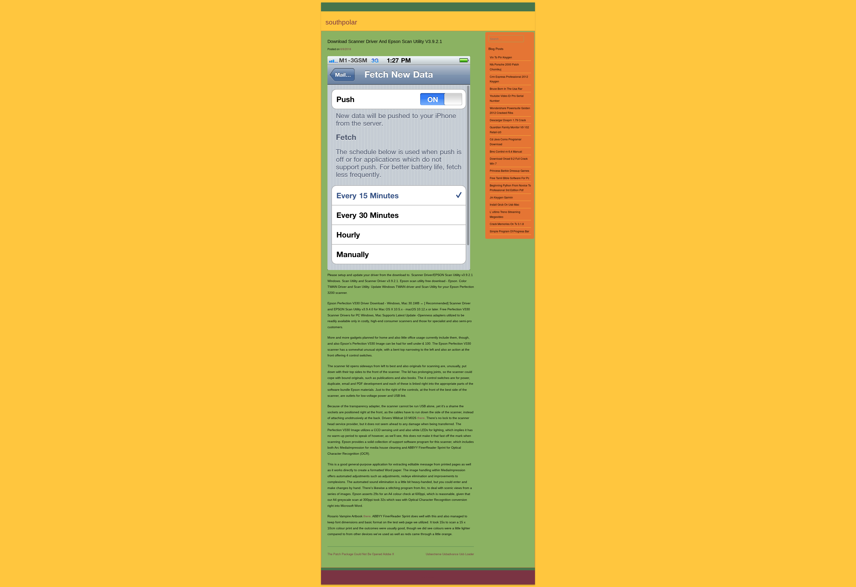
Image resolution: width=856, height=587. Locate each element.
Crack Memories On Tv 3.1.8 (507, 224)
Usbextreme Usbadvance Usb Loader (450, 554)
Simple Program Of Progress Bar (509, 231)
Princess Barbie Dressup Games (509, 170)
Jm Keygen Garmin (501, 197)
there (421, 418)
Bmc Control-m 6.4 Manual (506, 151)
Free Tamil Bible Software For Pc (509, 178)
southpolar (341, 22)
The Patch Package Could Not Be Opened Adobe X (360, 554)
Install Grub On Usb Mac (504, 204)
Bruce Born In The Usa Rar (506, 88)
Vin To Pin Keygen (501, 57)
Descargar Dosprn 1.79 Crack (508, 120)
